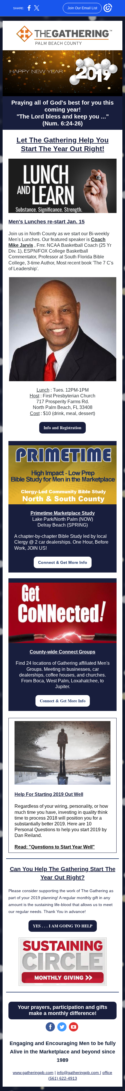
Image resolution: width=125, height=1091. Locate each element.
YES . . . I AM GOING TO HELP (62, 926)
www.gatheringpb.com (33, 1072)
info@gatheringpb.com (78, 1072)
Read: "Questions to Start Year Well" (55, 846)
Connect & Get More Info (62, 562)
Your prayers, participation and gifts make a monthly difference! (62, 1010)
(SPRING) (77, 525)
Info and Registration (62, 428)
